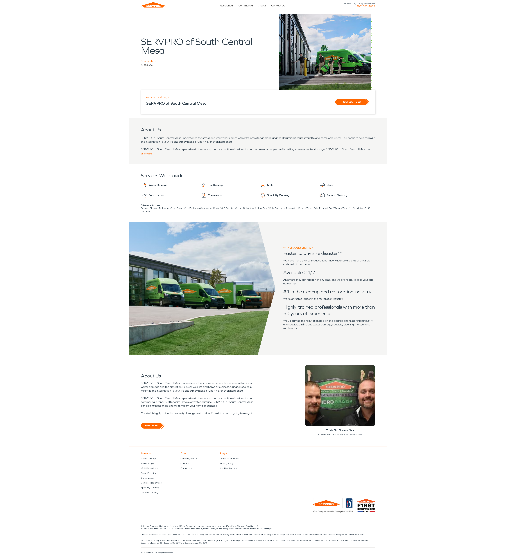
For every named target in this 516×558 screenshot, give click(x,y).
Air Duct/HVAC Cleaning (222, 208)
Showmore (146, 153)
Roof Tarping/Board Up (340, 208)
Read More (151, 425)
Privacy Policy (226, 463)
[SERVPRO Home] (153, 5)
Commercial (246, 5)
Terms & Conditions (229, 458)
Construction (147, 478)
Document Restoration (286, 208)
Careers (184, 463)
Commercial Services (151, 483)
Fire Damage (147, 463)
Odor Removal (320, 208)
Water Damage (149, 458)
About (262, 5)
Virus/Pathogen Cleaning (196, 208)
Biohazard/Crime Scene (171, 208)
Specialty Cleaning (150, 487)
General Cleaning (149, 492)
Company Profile (188, 458)
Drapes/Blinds (305, 208)
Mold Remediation (150, 468)
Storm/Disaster (148, 473)
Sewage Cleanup (149, 208)
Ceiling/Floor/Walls (264, 208)
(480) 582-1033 (365, 6)
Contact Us (278, 5)
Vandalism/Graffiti (362, 208)
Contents (145, 211)
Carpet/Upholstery (244, 208)
